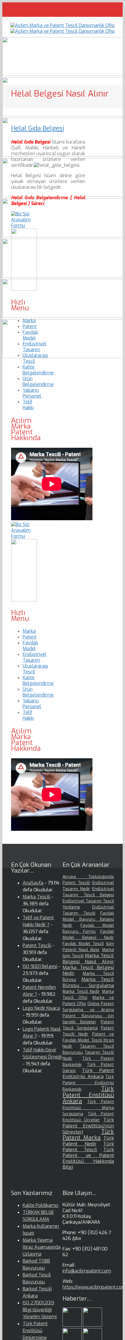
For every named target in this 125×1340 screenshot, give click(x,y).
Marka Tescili (36, 897)
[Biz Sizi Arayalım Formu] (24, 225)
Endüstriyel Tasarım (35, 347)
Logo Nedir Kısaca (41, 1008)
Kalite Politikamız (40, 1205)
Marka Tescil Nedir (81, 991)
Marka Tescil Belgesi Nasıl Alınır (88, 958)
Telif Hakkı (28, 405)
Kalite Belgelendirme (38, 370)
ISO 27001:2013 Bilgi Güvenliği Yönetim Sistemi (40, 1310)
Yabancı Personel (32, 393)
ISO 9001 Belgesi (40, 966)
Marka (29, 321)
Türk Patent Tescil (88, 1146)
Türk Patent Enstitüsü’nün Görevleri (88, 1125)
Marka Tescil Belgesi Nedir (88, 970)
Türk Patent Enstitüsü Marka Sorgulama (88, 1108)
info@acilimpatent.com (87, 1271)
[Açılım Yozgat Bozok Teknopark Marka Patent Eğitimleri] (73, 1325)
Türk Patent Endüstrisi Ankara (88, 1073)
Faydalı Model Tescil (83, 943)
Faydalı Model (30, 335)
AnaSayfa (33, 883)
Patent (30, 326)
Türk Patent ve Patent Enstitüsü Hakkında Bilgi (88, 1158)
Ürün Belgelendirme (38, 381)
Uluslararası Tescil (35, 358)
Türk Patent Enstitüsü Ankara (88, 1095)
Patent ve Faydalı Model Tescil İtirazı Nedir (88, 1040)
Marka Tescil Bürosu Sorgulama (88, 982)
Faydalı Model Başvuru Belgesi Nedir (88, 919)
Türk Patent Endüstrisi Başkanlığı (88, 1083)
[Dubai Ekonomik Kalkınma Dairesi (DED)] (92, 1325)
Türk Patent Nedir (88, 1141)
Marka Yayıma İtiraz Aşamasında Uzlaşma (41, 1247)
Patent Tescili (37, 945)
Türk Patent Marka (88, 1135)
